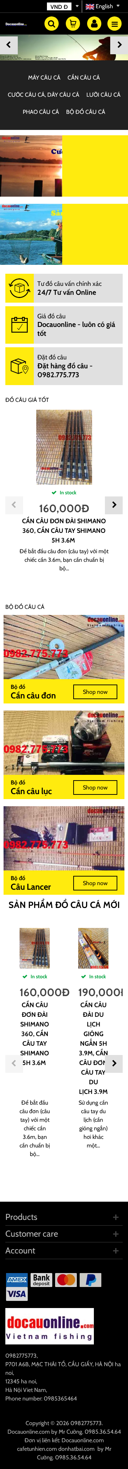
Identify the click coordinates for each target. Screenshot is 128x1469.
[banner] (64, 43)
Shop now (95, 691)
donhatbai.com (76, 1448)
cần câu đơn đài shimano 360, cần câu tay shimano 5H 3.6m (64, 530)
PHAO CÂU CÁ (41, 111)
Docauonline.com (28, 1431)
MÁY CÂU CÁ (44, 77)
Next (119, 45)
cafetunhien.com (37, 1448)
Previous (9, 45)
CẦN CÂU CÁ (84, 77)
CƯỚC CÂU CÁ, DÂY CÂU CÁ (43, 94)
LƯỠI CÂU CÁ (103, 94)
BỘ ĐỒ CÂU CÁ (85, 111)
